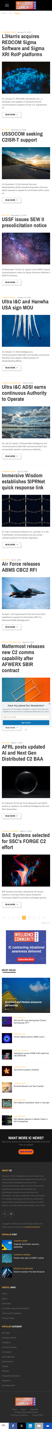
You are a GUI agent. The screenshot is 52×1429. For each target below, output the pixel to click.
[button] (26, 705)
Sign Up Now (26, 723)
